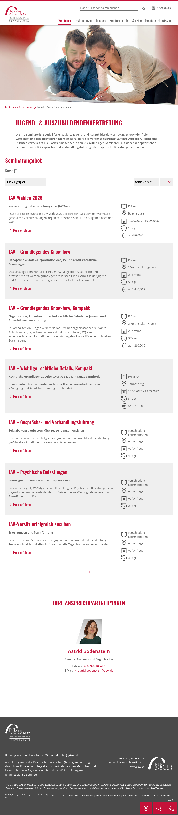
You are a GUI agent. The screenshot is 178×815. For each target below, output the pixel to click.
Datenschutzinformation (108, 795)
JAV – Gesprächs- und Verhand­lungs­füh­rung (51, 422)
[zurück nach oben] (89, 727)
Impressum (87, 795)
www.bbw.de (137, 766)
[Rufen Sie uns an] (171, 808)
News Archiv (164, 8)
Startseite (73, 795)
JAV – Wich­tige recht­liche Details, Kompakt (51, 368)
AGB (170, 799)
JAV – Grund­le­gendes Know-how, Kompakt (49, 307)
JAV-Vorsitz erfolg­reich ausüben (40, 524)
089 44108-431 (96, 666)
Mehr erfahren (22, 230)
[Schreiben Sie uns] (159, 808)
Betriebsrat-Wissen (158, 20)
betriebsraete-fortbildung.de (19, 107)
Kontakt (145, 795)
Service (137, 20)
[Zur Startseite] (14, 13)
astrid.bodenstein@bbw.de (95, 670)
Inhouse (101, 20)
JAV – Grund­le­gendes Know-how (39, 251)
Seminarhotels (119, 20)
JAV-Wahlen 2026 (25, 197)
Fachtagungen (83, 20)
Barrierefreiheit (130, 795)
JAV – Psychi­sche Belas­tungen (38, 472)
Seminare (64, 20)
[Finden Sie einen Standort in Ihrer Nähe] (146, 808)
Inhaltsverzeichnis (161, 795)
